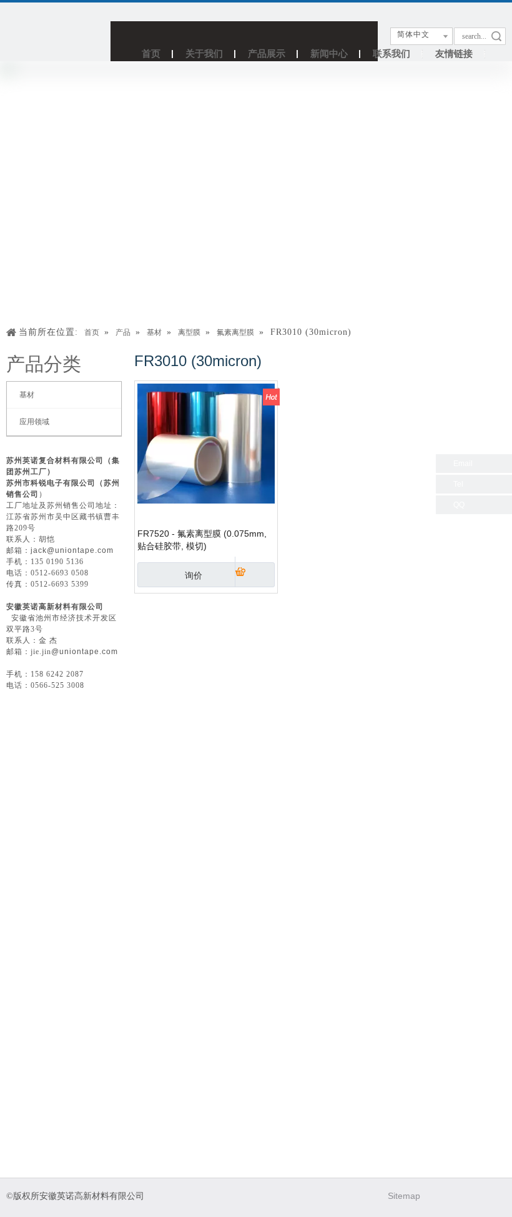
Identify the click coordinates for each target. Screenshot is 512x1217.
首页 (151, 53)
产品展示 (266, 53)
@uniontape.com (84, 651)
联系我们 (391, 53)
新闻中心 (329, 53)
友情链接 (454, 53)
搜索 (496, 36)
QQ (459, 504)
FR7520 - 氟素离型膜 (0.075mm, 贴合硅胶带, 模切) (202, 540)
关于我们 (204, 53)
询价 (193, 575)
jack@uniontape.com (72, 550)
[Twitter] (469, 1196)
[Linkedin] (497, 1196)
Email (463, 463)
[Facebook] (441, 1196)
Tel (458, 484)
